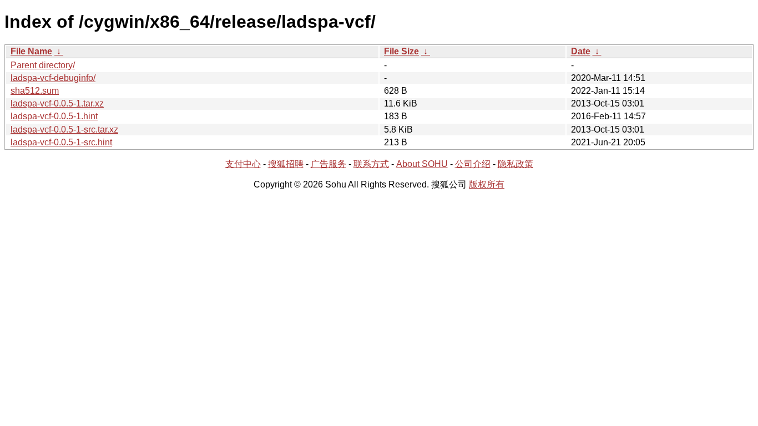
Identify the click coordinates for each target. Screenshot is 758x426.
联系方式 (371, 164)
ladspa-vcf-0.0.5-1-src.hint (61, 142)
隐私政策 (515, 164)
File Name (31, 51)
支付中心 (243, 164)
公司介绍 (473, 164)
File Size (401, 51)
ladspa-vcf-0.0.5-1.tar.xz (57, 103)
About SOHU (422, 164)
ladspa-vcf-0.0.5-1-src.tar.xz (64, 129)
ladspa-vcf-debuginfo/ (53, 78)
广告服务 (328, 164)
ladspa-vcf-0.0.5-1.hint (54, 116)
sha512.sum (35, 90)
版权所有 (486, 184)
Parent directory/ (43, 65)
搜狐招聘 (286, 164)
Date (580, 51)
